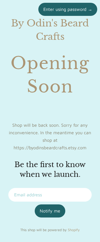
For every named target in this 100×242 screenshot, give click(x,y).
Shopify (74, 230)
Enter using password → (67, 9)
